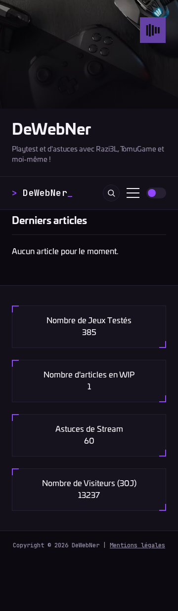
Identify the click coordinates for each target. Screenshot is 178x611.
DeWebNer (51, 130)
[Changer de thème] (156, 193)
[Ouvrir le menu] (133, 193)
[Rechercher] (111, 193)
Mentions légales (137, 545)
